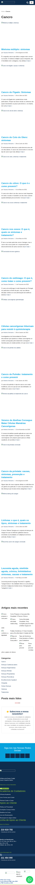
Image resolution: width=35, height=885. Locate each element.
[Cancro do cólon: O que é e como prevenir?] (17, 168)
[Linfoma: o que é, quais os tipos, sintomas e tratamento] (17, 505)
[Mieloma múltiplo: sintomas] (17, 34)
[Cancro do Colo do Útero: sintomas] (17, 122)
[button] (4, 788)
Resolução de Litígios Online (8, 818)
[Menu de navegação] (31, 2)
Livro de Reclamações (6, 815)
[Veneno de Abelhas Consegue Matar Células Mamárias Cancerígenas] (17, 405)
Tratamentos (5, 692)
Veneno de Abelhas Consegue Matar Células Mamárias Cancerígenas (16, 423)
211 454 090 (7, 858)
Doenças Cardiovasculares (9, 664)
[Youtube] (17, 756)
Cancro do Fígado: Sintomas (16, 92)
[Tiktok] (27, 756)
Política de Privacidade (6, 807)
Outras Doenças (6, 686)
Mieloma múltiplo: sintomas (15, 49)
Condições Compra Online (7, 809)
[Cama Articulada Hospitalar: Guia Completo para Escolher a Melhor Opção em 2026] (14, 621)
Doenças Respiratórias (8, 674)
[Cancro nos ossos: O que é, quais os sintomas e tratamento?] (17, 214)
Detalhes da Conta (5, 812)
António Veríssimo (9, 238)
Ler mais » (28, 61)
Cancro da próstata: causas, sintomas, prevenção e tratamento (15, 474)
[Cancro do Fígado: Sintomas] (17, 77)
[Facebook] (7, 756)
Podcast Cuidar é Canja (6, 800)
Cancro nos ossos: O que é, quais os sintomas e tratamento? (15, 232)
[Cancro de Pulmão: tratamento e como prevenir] (17, 359)
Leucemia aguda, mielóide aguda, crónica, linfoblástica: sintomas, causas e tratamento (17, 571)
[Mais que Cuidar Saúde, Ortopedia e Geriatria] (8, 2)
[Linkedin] (22, 756)
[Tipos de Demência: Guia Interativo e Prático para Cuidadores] (14, 638)
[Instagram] (12, 756)
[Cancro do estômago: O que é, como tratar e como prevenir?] (17, 262)
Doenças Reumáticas (7, 677)
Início (2, 11)
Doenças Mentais (6, 671)
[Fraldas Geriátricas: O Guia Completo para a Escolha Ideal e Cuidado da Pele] (5, 633)
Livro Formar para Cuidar (7, 797)
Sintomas (4, 689)
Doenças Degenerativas (8, 667)
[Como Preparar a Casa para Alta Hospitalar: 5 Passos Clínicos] (5, 616)
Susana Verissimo (9, 52)
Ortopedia (4, 683)
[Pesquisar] (27, 3)
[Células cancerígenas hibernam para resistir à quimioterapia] (17, 311)
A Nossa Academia (5, 794)
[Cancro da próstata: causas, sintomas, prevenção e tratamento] (17, 456)
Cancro (3, 661)
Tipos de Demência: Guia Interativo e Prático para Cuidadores (26, 638)
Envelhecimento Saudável (9, 680)
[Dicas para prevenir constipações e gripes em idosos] (22, 645)
